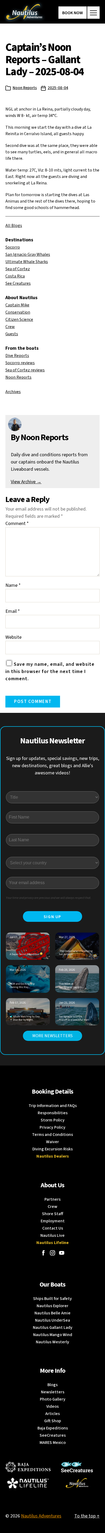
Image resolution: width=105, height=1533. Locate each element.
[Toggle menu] (93, 12)
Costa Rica (15, 276)
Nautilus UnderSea (52, 1320)
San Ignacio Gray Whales (27, 254)
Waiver (52, 1142)
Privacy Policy (52, 1127)
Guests (11, 334)
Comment (17, 523)
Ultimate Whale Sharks (26, 262)
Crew (10, 327)
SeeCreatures (53, 1435)
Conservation (17, 312)
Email (12, 611)
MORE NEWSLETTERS (52, 1036)
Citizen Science (19, 319)
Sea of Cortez (17, 269)
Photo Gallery (52, 1399)
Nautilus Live (52, 1235)
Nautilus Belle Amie (52, 1313)
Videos (52, 1406)
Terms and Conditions (52, 1135)
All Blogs (13, 226)
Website (13, 637)
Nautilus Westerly (52, 1342)
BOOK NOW (72, 13)
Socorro (12, 247)
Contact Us (52, 1228)
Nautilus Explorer (52, 1306)
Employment (53, 1221)
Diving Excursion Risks (52, 1149)
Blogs (52, 1385)
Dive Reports (17, 356)
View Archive (26, 481)
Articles (52, 1414)
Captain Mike (17, 305)
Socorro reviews (20, 363)
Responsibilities (53, 1113)
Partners (52, 1199)
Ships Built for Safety (52, 1299)
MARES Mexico (53, 1442)
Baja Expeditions (52, 1428)
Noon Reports (25, 88)
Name (13, 585)
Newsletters (52, 1392)
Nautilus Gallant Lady (52, 1327)
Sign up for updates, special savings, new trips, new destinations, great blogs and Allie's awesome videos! (52, 765)
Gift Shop (52, 1421)
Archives (13, 392)
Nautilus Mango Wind (52, 1335)
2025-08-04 (58, 88)
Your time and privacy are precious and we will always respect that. (48, 898)
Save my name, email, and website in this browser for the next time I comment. (49, 671)
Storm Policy (53, 1120)
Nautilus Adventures (41, 1516)
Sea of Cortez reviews (25, 370)
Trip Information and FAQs (53, 1106)
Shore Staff (52, 1214)
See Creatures (18, 283)
